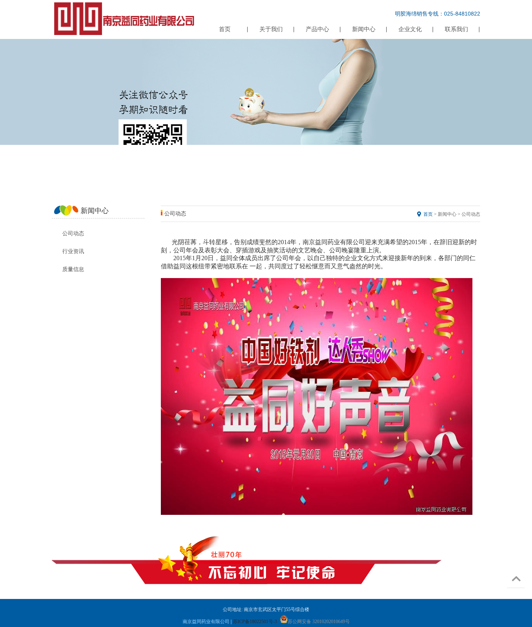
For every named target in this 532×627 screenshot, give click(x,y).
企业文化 (410, 29)
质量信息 (73, 269)
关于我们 (271, 29)
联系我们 (456, 29)
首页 (225, 29)
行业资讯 (73, 251)
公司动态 (73, 233)
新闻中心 (363, 29)
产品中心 (317, 29)
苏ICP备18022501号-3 (255, 621)
